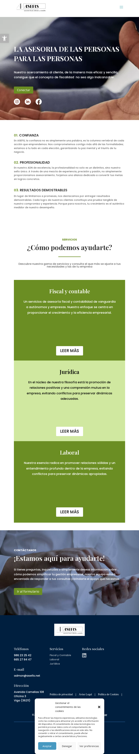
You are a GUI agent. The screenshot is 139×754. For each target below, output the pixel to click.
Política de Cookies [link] (108, 694)
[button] (99, 707)
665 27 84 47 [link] (23, 659)
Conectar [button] (23, 90)
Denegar (67, 746)
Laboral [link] (54, 659)
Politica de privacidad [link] (61, 694)
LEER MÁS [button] (69, 350)
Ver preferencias (89, 746)
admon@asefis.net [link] (27, 676)
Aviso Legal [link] (85, 694)
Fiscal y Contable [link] (60, 655)
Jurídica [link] (55, 663)
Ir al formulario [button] (28, 591)
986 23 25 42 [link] (22, 655)
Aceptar (47, 746)
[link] (4, 38)
